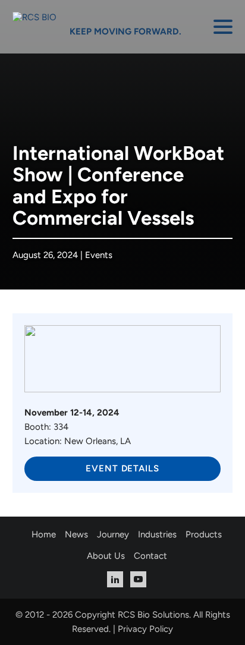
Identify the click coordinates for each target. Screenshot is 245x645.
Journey (113, 534)
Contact (150, 555)
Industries (157, 534)
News (76, 534)
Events (98, 255)
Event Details (122, 468)
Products (204, 534)
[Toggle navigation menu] (223, 26)
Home (44, 534)
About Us (106, 555)
